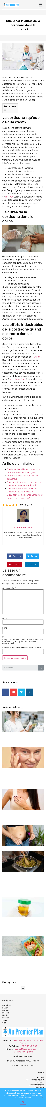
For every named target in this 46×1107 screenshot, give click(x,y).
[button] (40, 5)
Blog (4, 1023)
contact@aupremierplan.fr (26, 1049)
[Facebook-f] (5, 692)
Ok (23, 1102)
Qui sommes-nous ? (35, 1080)
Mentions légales (36, 1085)
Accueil (40, 1077)
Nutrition (6, 1015)
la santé (9, 196)
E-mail (6, 628)
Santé (4, 1020)
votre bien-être (17, 379)
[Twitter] (21, 692)
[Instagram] (29, 692)
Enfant (5, 1008)
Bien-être (6, 1005)
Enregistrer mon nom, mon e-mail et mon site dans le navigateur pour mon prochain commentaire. (22, 641)
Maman (5, 1010)
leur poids (37, 357)
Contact (40, 1082)
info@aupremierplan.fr (23, 1052)
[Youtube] (13, 692)
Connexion (39, 1087)
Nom (5, 618)
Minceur (5, 1013)
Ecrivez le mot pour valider (21, 648)
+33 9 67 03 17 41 (29, 1046)
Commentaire (9, 588)
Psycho (5, 1018)
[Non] (42, 1097)
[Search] (41, 668)
